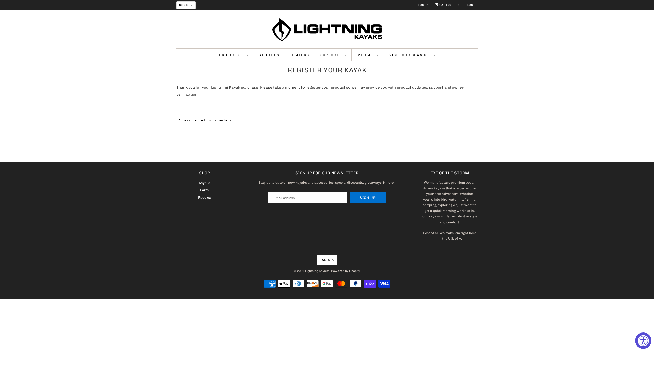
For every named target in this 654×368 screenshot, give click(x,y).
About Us (269, 55)
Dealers (300, 55)
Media (365, 55)
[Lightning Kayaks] (327, 30)
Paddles (204, 197)
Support (331, 55)
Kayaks (204, 183)
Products (231, 55)
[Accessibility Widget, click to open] (643, 340)
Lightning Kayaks (317, 271)
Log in (423, 5)
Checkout (466, 5)
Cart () (445, 5)
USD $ (183, 5)
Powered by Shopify (345, 271)
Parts (204, 190)
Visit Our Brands (409, 55)
